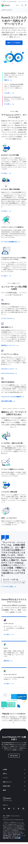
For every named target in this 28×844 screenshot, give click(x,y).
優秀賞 (4, 790)
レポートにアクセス (22, 1)
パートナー (5, 777)
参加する (5, 773)
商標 (4, 815)
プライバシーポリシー (15, 815)
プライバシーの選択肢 (13, 838)
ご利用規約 (8, 815)
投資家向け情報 (6, 786)
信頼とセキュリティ (7, 781)
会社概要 (5, 769)
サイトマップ (5, 817)
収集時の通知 (5, 838)
